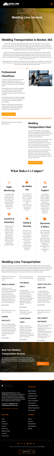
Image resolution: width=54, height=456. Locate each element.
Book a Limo (5, 428)
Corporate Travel (32, 393)
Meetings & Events (32, 396)
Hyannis (30, 428)
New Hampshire (32, 426)
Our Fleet (4, 426)
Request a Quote (6, 431)
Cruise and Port (32, 403)
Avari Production (41, 446)
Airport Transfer (32, 391)
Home (3, 419)
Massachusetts (32, 423)
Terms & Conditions (6, 408)
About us (4, 421)
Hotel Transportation (33, 405)
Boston (30, 419)
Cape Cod (30, 421)
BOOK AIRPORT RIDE (9, 114)
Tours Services (31, 410)
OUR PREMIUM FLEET (36, 162)
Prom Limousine (32, 398)
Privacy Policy (15, 408)
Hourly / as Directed (33, 400)
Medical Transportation (33, 408)
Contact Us (4, 433)
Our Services (5, 423)
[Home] (11, 4)
